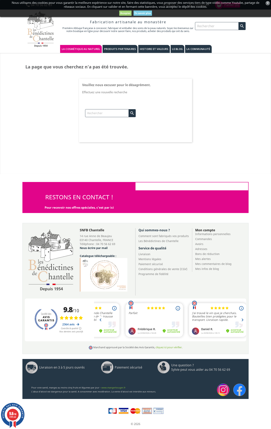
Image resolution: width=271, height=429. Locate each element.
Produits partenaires (120, 49)
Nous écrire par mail (94, 248)
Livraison (144, 254)
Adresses (201, 249)
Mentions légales (149, 259)
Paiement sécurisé (150, 264)
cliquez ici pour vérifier (169, 347)
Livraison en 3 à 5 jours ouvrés (62, 367)
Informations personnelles (213, 234)
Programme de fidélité (153, 274)
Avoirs (199, 244)
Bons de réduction (207, 254)
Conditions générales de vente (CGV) (162, 269)
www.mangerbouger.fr (113, 387)
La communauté (198, 49)
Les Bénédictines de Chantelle (158, 241)
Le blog (177, 49)
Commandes (203, 239)
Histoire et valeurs (154, 49)
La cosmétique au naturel (81, 49)
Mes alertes (203, 259)
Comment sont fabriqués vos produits (163, 236)
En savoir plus (143, 13)
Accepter (125, 13)
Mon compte (205, 230)
